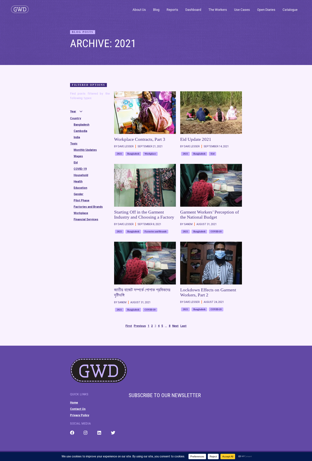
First (128, 326)
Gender (78, 194)
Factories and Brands (88, 206)
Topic (73, 143)
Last (183, 326)
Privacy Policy (79, 415)
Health (78, 181)
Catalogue (290, 10)
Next (175, 326)
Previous (140, 326)
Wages (78, 156)
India (77, 137)
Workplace (81, 213)
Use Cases (242, 10)
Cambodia (80, 131)
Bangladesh (81, 124)
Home (74, 402)
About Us (139, 10)
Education (80, 188)
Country (75, 118)
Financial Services (86, 219)
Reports (172, 10)
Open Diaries (266, 10)
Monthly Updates (85, 150)
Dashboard (193, 10)
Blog (156, 10)
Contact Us (78, 409)
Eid (76, 162)
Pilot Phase (81, 200)
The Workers (217, 10)
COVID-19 (80, 169)
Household (81, 175)
